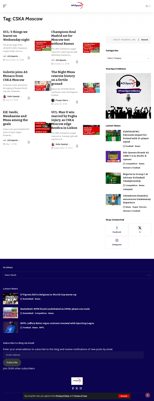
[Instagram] (117, 242)
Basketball (28, 299)
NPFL (41, 327)
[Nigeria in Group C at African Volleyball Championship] (113, 178)
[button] (123, 396)
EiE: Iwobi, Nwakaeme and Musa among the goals (15, 118)
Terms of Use (80, 396)
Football (40, 47)
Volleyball (127, 189)
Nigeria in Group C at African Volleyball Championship (135, 177)
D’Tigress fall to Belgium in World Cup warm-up (48, 294)
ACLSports (12, 56)
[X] (140, 230)
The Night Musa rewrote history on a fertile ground (63, 78)
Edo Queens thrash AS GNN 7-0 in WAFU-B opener (136, 156)
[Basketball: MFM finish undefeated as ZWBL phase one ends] (10, 313)
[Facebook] (117, 230)
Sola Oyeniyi (13, 96)
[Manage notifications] (147, 395)
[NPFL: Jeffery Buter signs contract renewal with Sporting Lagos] (10, 327)
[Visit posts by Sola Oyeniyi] (4, 96)
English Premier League (88, 129)
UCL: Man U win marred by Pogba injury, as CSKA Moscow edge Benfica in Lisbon (64, 120)
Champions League (41, 43)
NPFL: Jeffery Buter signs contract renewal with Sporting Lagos (57, 323)
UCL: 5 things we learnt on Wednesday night (16, 36)
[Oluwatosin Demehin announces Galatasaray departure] (113, 199)
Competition (131, 164)
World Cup (89, 91)
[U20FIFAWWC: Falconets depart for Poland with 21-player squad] (113, 135)
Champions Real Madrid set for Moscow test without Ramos (63, 37)
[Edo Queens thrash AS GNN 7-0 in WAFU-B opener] (113, 156)
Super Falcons (139, 207)
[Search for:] (124, 39)
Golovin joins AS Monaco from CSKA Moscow (15, 76)
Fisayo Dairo (62, 100)
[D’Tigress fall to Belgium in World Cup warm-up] (10, 298)
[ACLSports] (77, 6)
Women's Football (131, 168)
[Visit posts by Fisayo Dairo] (53, 100)
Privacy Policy (62, 396)
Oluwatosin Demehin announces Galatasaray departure (137, 199)
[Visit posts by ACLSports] (4, 56)
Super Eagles (42, 129)
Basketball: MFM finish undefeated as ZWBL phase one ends (55, 309)
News (38, 49)
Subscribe (12, 362)
